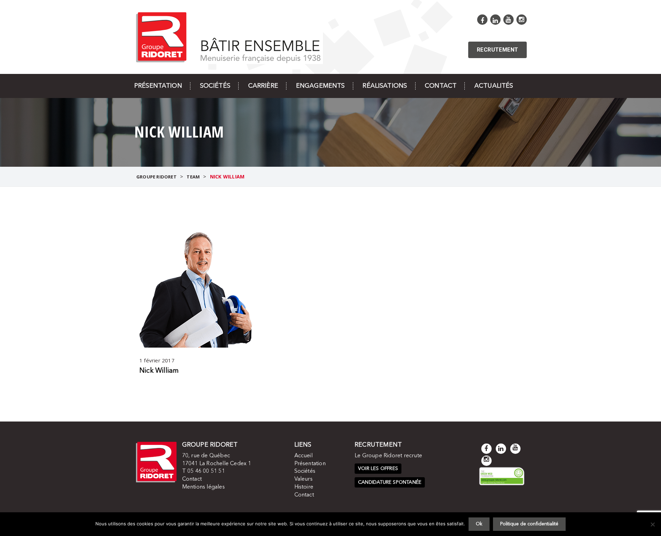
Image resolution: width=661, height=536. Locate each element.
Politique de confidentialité (529, 524)
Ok (479, 524)
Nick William (159, 371)
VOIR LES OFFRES (378, 468)
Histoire (304, 487)
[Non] (652, 524)
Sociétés (215, 86)
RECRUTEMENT (497, 49)
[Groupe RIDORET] (228, 36)
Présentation (158, 86)
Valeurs (303, 479)
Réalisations (385, 86)
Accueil (303, 456)
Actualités (493, 86)
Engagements (320, 86)
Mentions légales (203, 487)
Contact (441, 86)
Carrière (263, 86)
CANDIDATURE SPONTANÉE (389, 482)
